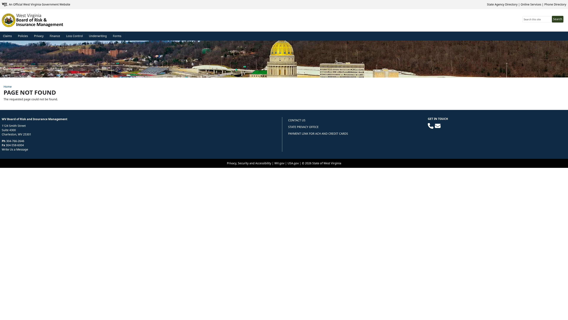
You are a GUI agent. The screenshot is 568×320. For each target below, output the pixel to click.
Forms (117, 36)
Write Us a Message (15, 149)
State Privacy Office (303, 127)
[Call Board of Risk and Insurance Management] (430, 126)
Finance (55, 36)
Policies (23, 36)
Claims (7, 36)
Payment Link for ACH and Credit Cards (318, 134)
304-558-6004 (15, 145)
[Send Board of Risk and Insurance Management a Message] (437, 126)
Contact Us (296, 120)
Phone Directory (555, 4)
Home (8, 87)
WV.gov (279, 163)
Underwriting (98, 36)
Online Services (531, 4)
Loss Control (74, 36)
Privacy (39, 36)
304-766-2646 (15, 141)
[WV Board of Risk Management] (32, 20)
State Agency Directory (502, 4)
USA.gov (293, 163)
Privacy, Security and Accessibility (249, 163)
